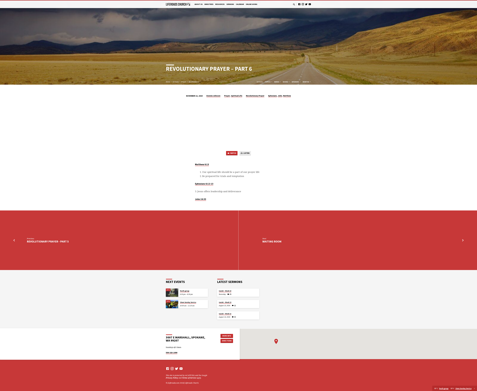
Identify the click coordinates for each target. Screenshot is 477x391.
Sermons (230, 4)
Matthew (287, 96)
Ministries (208, 4)
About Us (199, 4)
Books (285, 82)
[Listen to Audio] (230, 294)
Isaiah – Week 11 (225, 314)
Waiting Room (271, 241)
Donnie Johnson (213, 96)
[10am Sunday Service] (172, 304)
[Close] (474, 388)
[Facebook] (299, 4)
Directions (227, 341)
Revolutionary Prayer (255, 96)
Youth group (184, 291)
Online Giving (251, 4)
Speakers (295, 82)
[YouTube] (309, 4)
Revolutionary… (194, 82)
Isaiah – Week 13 (225, 291)
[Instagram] (302, 4)
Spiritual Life (236, 96)
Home (168, 82)
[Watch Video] (228, 294)
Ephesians (272, 96)
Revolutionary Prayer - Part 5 (48, 241)
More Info (226, 336)
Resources (220, 4)
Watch (233, 153)
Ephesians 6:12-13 (204, 183)
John (280, 96)
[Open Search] (294, 4)
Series (276, 82)
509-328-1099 (171, 352)
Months (306, 82)
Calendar (240, 4)
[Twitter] (306, 4)
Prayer (183, 82)
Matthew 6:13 (202, 164)
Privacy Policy (172, 378)
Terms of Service (189, 378)
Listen (246, 153)
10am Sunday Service (188, 302)
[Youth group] (172, 293)
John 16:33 (200, 199)
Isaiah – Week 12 (225, 302)
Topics (268, 82)
